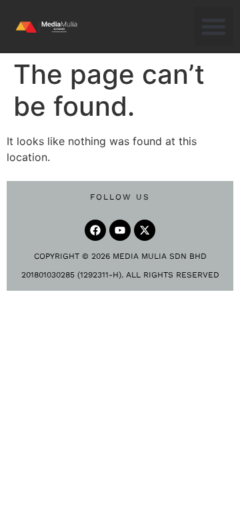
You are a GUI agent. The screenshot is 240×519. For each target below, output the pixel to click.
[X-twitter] (144, 230)
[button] (214, 26)
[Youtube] (120, 230)
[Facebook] (95, 230)
